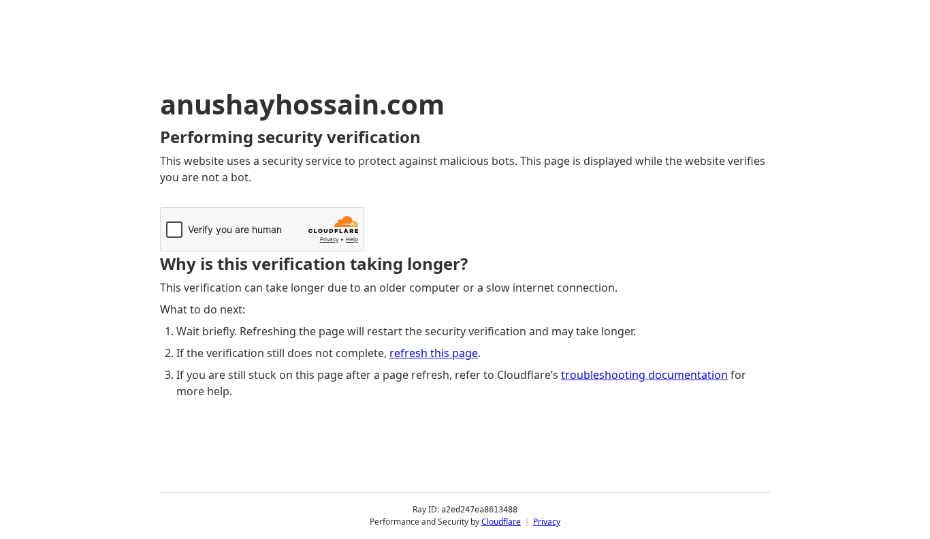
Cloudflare (501, 521)
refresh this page (433, 352)
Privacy (546, 521)
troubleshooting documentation (644, 374)
